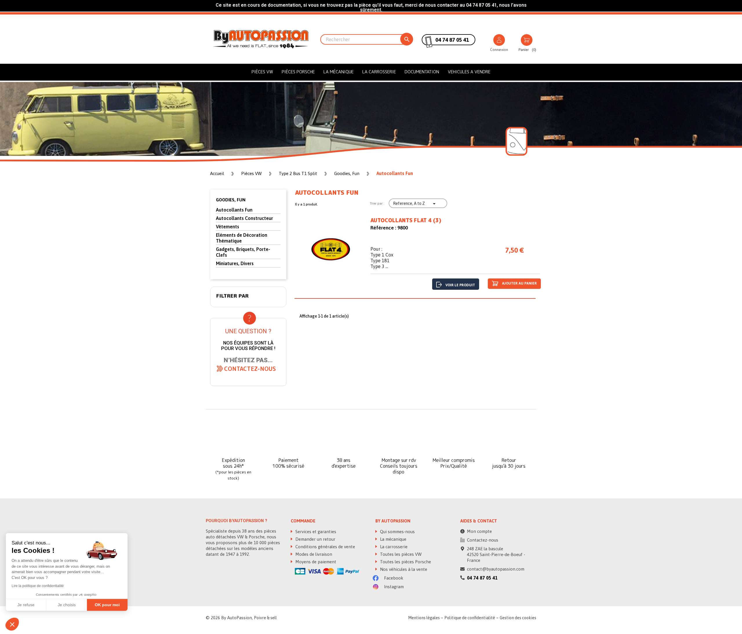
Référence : (383, 228)
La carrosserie (379, 72)
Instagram (393, 586)
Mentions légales (424, 617)
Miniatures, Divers (235, 263)
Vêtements (227, 226)
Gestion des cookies (518, 617)
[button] (250, 368)
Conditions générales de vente (324, 546)
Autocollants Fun (234, 209)
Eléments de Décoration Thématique (241, 237)
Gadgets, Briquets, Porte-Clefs (243, 252)
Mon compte (479, 531)
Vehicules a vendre (469, 72)
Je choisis (67, 604)
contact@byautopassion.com (495, 568)
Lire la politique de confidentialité (38, 586)
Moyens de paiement (315, 561)
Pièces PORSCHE (298, 72)
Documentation (422, 72)
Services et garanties (315, 531)
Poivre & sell (265, 617)
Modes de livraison (313, 554)
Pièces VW (262, 72)
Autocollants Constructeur (244, 218)
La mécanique (338, 72)
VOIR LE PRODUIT (460, 285)
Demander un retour (314, 539)
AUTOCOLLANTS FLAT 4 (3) (405, 220)
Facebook (393, 577)
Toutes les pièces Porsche (405, 561)
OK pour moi (107, 604)
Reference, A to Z (415, 204)
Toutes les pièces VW (400, 554)
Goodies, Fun (230, 199)
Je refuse (25, 604)
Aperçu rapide (330, 250)
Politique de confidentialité (469, 617)
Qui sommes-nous (397, 531)
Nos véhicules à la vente (403, 569)
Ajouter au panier (519, 283)
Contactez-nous (482, 540)
